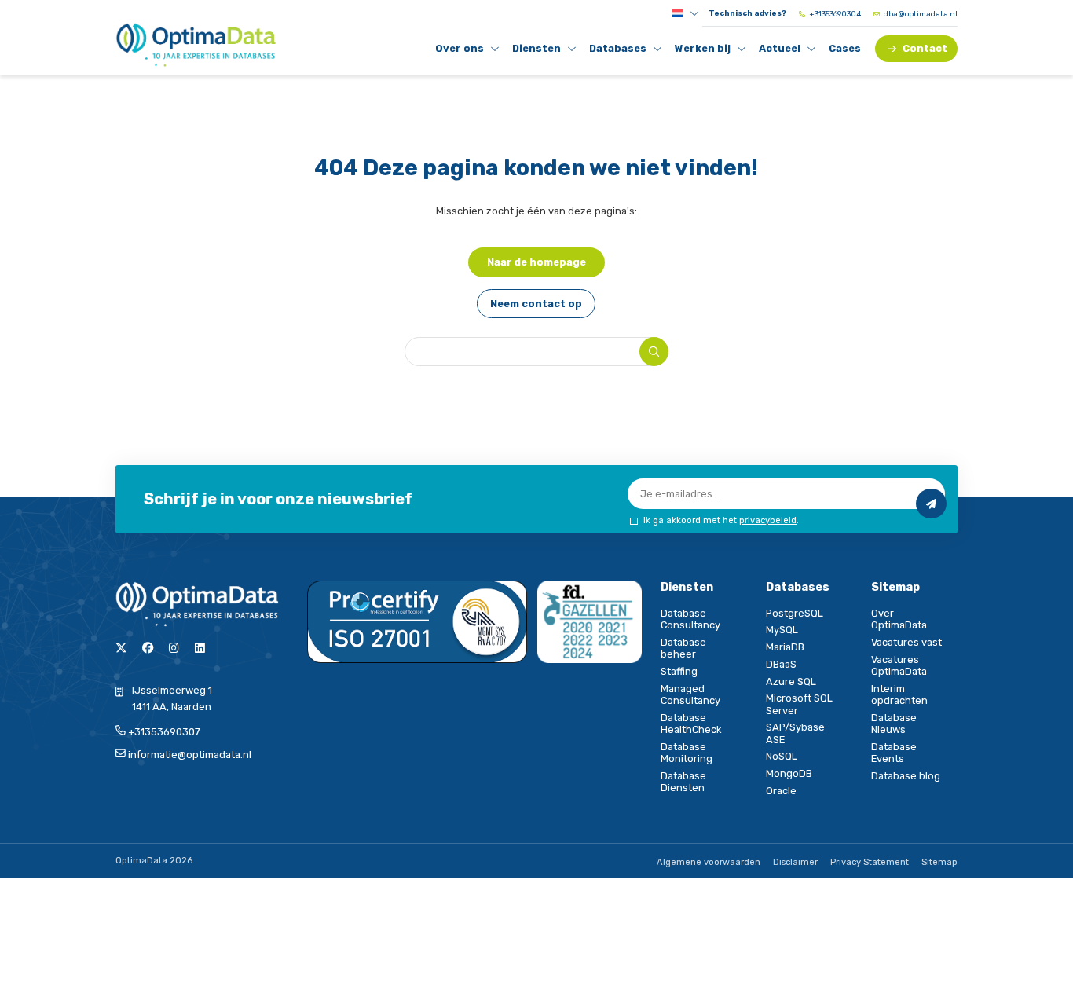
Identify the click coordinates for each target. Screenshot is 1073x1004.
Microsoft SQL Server (799, 704)
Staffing (679, 671)
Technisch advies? (747, 13)
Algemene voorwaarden (708, 862)
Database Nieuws (894, 723)
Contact (925, 48)
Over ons (462, 50)
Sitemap (939, 862)
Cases (845, 48)
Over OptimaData (899, 619)
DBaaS (781, 664)
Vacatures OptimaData (899, 665)
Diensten (539, 50)
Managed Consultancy (690, 694)
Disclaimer (795, 862)
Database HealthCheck (691, 723)
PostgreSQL (794, 613)
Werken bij (703, 50)
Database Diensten (683, 781)
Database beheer (683, 648)
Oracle (781, 791)
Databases (618, 50)
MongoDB (789, 773)
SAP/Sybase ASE (795, 733)
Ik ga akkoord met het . (721, 520)
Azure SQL (791, 681)
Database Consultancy (690, 619)
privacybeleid (768, 520)
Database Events (894, 752)
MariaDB (785, 647)
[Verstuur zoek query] (653, 351)
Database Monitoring (686, 752)
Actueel (786, 50)
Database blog (905, 776)
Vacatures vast (906, 642)
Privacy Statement (869, 862)
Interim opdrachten (899, 694)
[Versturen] (931, 503)
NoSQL (781, 756)
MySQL (782, 630)
